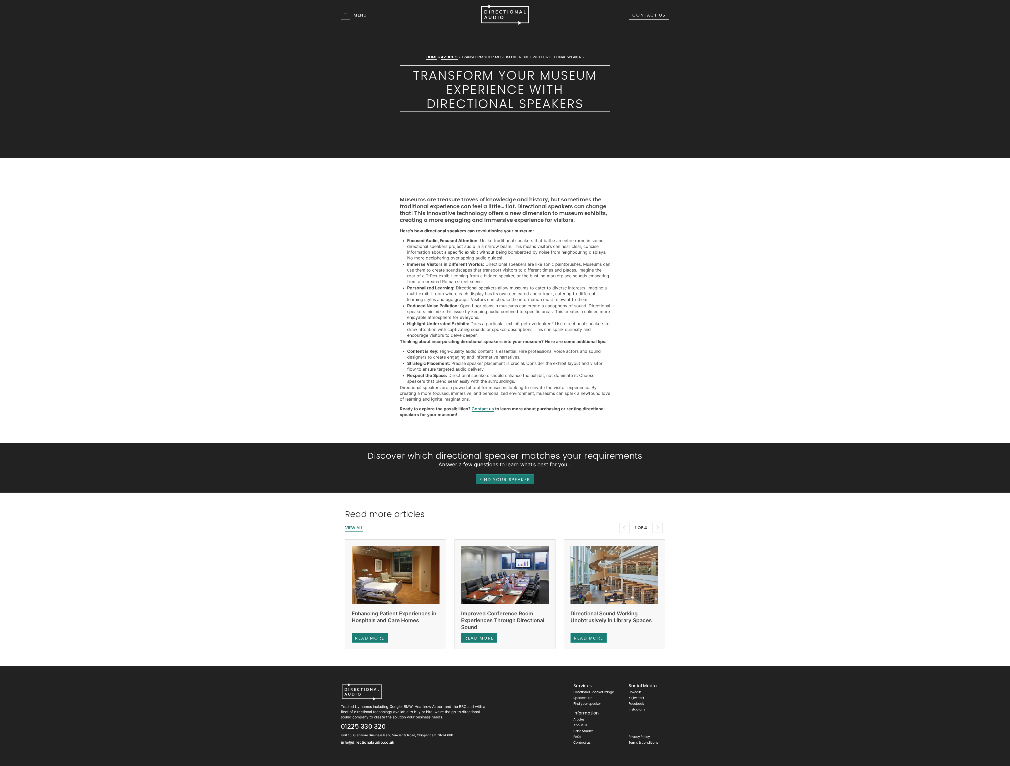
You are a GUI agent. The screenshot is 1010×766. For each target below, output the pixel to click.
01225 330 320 (363, 727)
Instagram (637, 709)
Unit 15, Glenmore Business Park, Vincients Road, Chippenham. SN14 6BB (397, 735)
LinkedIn (635, 692)
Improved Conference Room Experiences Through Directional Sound (502, 620)
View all (354, 528)
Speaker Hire (582, 697)
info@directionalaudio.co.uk (368, 742)
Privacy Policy (639, 736)
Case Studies (583, 731)
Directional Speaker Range (593, 692)
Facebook (636, 703)
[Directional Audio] (505, 14)
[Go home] (362, 692)
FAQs (577, 736)
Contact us (649, 15)
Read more (370, 638)
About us (580, 725)
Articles (449, 57)
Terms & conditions (643, 742)
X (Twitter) (636, 697)
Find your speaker (505, 480)
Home (431, 57)
